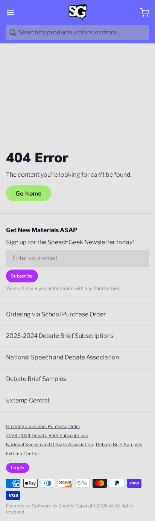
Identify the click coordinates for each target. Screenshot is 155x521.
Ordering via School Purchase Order (56, 314)
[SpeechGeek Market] (77, 12)
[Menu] (13, 12)
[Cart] (141, 12)
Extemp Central (27, 400)
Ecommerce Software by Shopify (40, 506)
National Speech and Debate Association (62, 357)
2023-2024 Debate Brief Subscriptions (60, 335)
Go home (28, 193)
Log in (17, 467)
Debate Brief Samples (36, 378)
